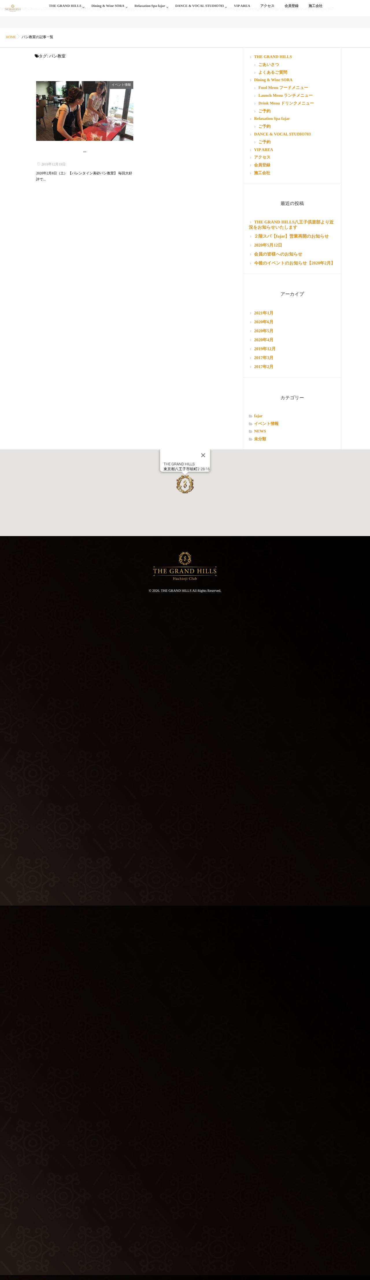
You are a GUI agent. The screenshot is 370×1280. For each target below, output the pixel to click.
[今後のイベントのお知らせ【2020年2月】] (84, 111)
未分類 (260, 439)
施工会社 (316, 6)
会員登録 (292, 6)
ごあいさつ (268, 65)
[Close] (203, 455)
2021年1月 (264, 313)
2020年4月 (264, 340)
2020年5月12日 (268, 245)
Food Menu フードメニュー (283, 88)
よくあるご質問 (272, 72)
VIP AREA (242, 6)
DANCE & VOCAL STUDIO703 (199, 6)
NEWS (260, 431)
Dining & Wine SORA (107, 6)
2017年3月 (264, 358)
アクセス (267, 6)
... (84, 151)
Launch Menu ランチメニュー (285, 96)
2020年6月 (264, 322)
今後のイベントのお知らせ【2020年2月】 (294, 263)
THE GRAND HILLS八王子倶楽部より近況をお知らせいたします (291, 225)
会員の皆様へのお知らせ (278, 254)
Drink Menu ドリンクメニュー (286, 103)
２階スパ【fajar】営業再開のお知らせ (291, 236)
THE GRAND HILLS (65, 6)
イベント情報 (121, 85)
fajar (258, 416)
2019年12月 (265, 349)
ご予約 (264, 111)
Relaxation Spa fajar (149, 6)
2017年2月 (264, 367)
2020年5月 (264, 331)
